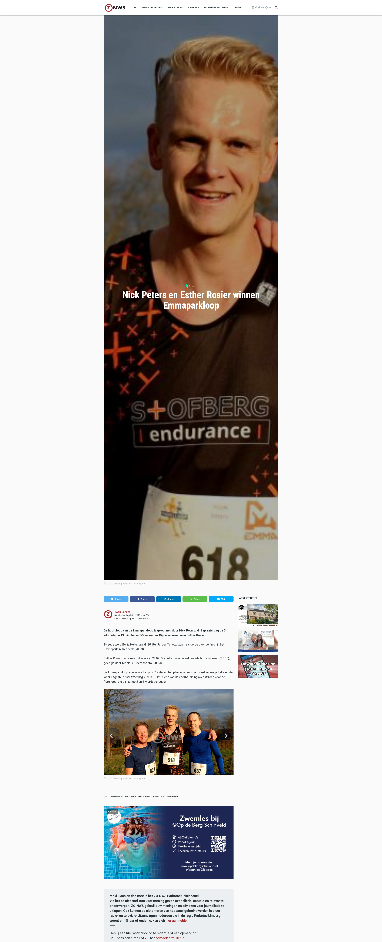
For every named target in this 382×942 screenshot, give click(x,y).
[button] (116, 599)
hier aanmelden (177, 920)
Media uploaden (152, 7)
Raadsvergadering (216, 7)
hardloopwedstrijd (154, 796)
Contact (239, 7)
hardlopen (136, 796)
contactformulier (168, 938)
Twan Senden (122, 611)
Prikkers (193, 7)
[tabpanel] (169, 736)
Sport (192, 286)
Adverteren (174, 7)
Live (133, 7)
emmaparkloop (120, 796)
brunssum (173, 796)
